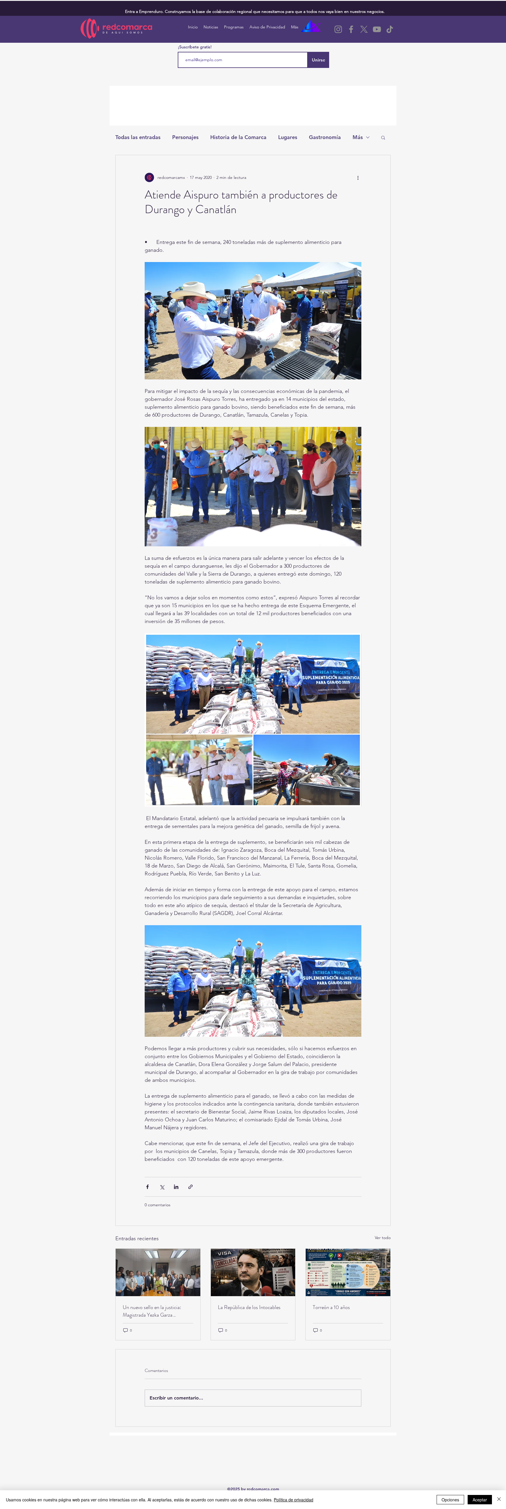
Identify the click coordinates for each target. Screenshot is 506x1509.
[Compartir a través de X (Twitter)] (162, 1187)
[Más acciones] (357, 177)
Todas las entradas (137, 137)
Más (358, 137)
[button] (383, 137)
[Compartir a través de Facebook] (147, 1187)
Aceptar (480, 1500)
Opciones (450, 1500)
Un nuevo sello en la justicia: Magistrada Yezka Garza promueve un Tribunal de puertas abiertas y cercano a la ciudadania (157, 1311)
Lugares (287, 137)
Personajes (185, 137)
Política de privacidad (293, 1500)
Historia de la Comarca (238, 137)
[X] (364, 29)
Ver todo (383, 1237)
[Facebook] (351, 29)
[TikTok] (390, 29)
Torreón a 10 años (331, 1307)
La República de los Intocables (249, 1307)
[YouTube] (377, 29)
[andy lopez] (253, 1272)
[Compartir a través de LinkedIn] (176, 1187)
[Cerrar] (498, 1499)
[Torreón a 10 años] (348, 1272)
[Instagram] (338, 29)
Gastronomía (325, 137)
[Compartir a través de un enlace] (190, 1187)
